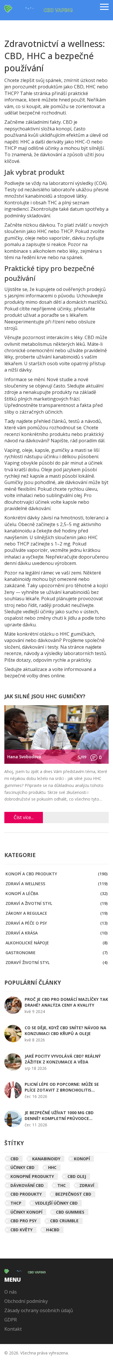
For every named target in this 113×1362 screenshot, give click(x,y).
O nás (10, 1292)
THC (61, 1185)
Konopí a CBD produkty (56, 874)
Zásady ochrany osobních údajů (38, 1310)
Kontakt (13, 1329)
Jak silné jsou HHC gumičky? (44, 697)
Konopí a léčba (56, 893)
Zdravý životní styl (56, 962)
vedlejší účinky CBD (56, 1203)
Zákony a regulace (56, 913)
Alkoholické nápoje (56, 942)
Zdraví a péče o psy (56, 923)
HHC (52, 1167)
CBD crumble (64, 1220)
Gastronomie (56, 952)
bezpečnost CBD (73, 1194)
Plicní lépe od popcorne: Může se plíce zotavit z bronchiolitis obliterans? (62, 1087)
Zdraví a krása (56, 933)
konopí (82, 1158)
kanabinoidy (46, 1158)
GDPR (10, 1319)
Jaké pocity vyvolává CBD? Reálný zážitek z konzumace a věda (63, 1059)
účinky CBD (22, 1167)
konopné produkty (32, 1176)
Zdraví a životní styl (56, 903)
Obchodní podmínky (26, 1301)
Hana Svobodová (24, 756)
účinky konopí (26, 1212)
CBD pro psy (23, 1220)
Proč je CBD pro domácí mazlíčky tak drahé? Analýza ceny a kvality (66, 1002)
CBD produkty (26, 1194)
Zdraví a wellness (56, 883)
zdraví (86, 1185)
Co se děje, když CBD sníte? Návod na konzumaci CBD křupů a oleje (65, 1030)
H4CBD (52, 1229)
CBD (14, 1158)
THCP (15, 1203)
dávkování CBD (27, 1185)
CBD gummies (70, 1212)
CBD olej (77, 1176)
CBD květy (21, 1229)
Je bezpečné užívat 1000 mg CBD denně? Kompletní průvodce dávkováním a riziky (59, 1115)
